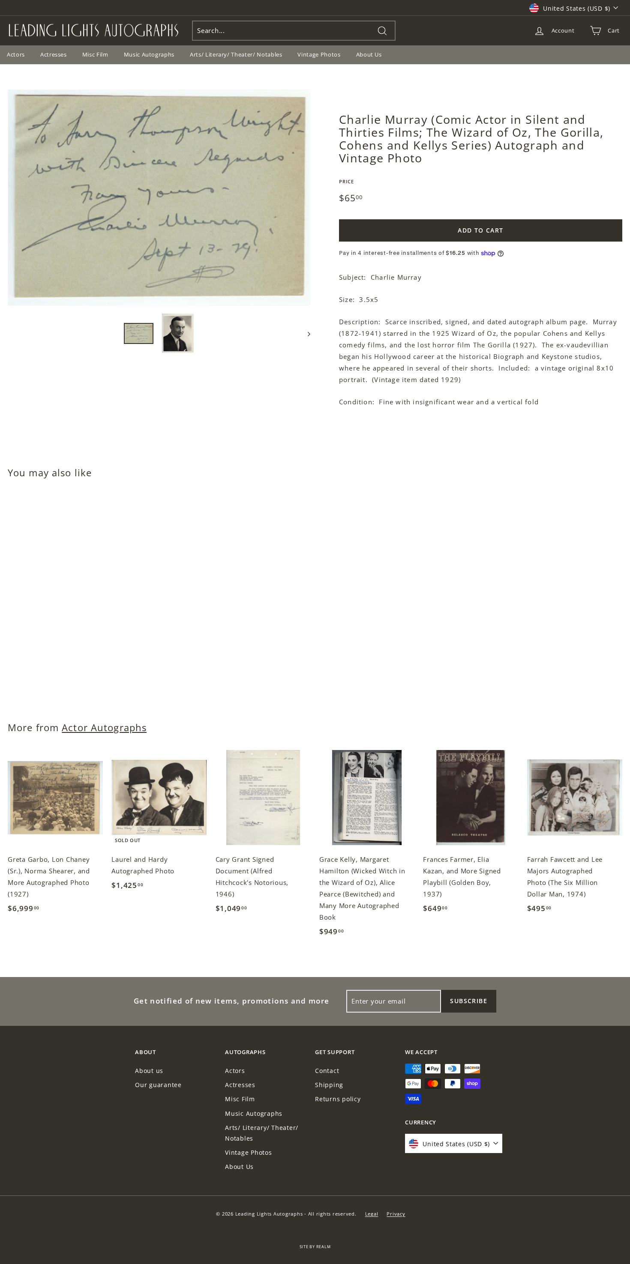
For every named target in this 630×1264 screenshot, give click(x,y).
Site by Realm (315, 1246)
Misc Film (95, 54)
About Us (369, 54)
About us (149, 1071)
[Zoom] (159, 197)
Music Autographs (149, 54)
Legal (371, 1213)
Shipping (329, 1085)
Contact (327, 1071)
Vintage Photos (318, 54)
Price (346, 181)
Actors (235, 1071)
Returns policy (338, 1099)
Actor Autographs (104, 727)
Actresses (53, 54)
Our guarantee (158, 1085)
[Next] (305, 333)
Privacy (396, 1213)
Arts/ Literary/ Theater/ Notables (236, 54)
